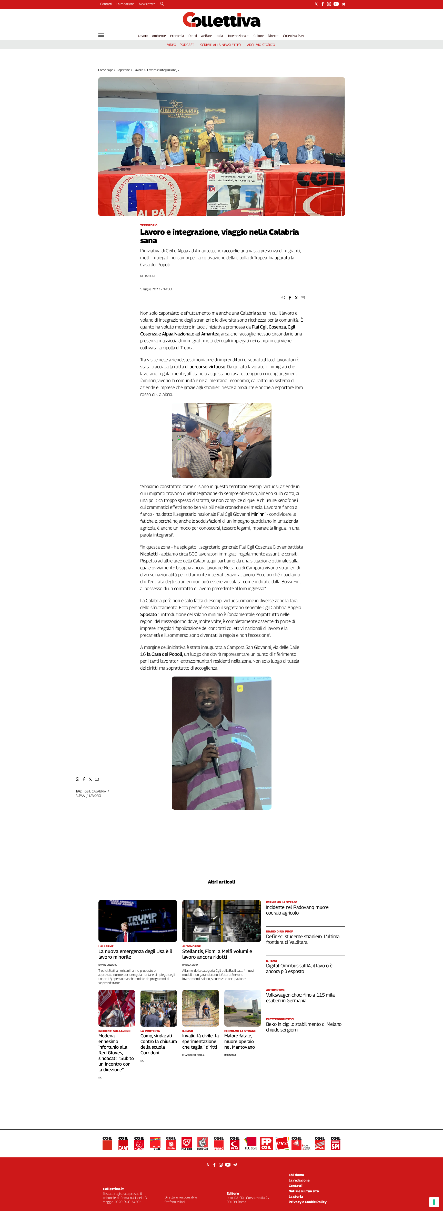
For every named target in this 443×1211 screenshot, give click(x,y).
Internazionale (238, 36)
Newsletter (147, 4)
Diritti (192, 36)
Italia (219, 36)
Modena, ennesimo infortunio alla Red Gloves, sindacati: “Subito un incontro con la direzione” (116, 1052)
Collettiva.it (113, 1189)
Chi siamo (296, 1175)
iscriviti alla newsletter (220, 45)
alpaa (80, 795)
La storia (296, 1196)
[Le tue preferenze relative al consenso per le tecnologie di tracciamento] (434, 1202)
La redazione (125, 4)
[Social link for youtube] (336, 4)
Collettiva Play (293, 36)
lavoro (95, 795)
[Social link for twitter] (316, 4)
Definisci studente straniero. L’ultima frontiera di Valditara (303, 939)
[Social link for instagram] (329, 4)
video (171, 45)
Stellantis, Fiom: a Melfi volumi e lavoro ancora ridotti (217, 954)
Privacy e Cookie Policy (308, 1202)
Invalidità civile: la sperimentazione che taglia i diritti (200, 1041)
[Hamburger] (101, 35)
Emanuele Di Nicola (193, 1055)
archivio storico (261, 45)
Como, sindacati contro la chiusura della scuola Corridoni (158, 1044)
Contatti (106, 4)
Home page (105, 70)
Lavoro (143, 36)
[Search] (162, 4)
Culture (259, 36)
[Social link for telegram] (343, 4)
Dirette (273, 36)
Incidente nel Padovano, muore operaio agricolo (297, 910)
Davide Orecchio (107, 964)
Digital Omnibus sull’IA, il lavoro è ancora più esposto (299, 968)
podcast (187, 45)
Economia (177, 36)
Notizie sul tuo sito (304, 1191)
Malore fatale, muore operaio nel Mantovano (239, 1041)
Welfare (206, 36)
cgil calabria (95, 791)
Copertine (123, 70)
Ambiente (159, 36)
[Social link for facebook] (323, 4)
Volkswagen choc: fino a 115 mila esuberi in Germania (300, 997)
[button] (283, 298)
